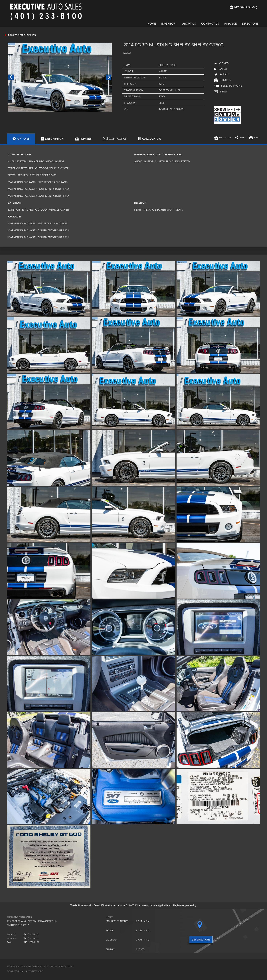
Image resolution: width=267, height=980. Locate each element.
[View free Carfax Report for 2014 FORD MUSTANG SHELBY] (227, 123)
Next (108, 77)
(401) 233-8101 (31, 942)
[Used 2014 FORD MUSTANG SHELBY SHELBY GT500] (60, 77)
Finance (230, 23)
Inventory (169, 23)
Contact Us (210, 23)
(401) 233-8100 (31, 934)
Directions (250, 23)
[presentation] (21, 138)
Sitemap (69, 966)
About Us (189, 23)
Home (151, 23)
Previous (11, 77)
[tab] (21, 138)
